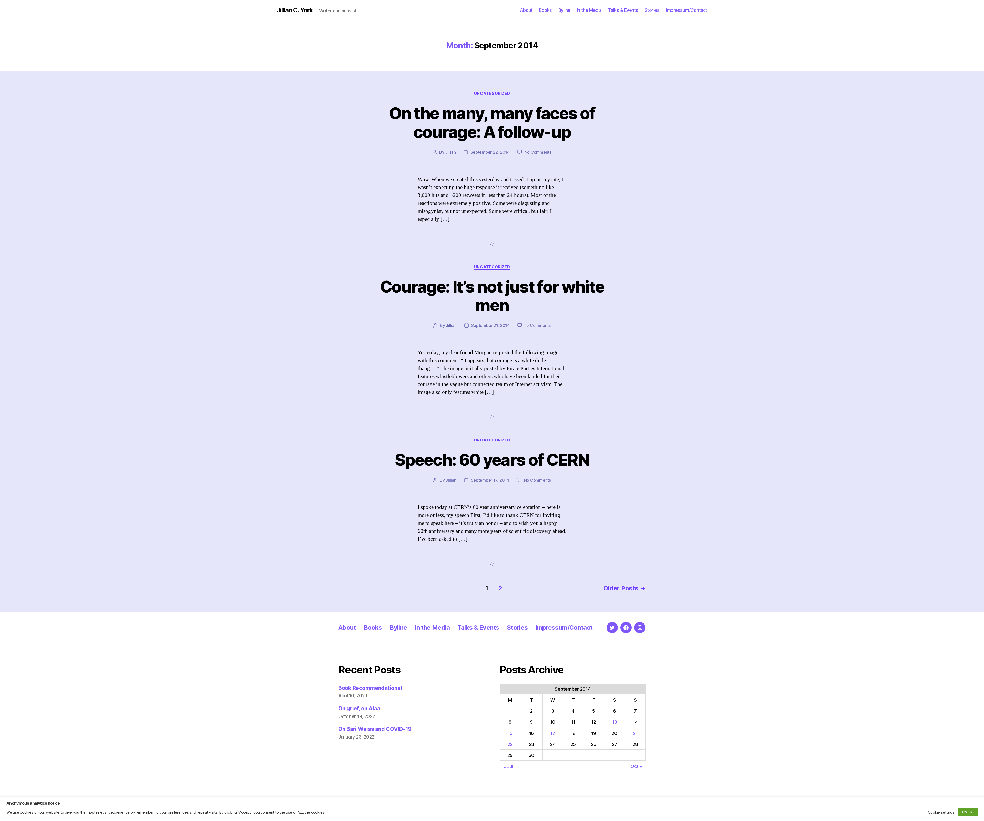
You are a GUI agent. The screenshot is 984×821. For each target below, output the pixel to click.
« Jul (508, 766)
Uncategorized (492, 93)
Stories (652, 10)
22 (510, 744)
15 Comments (538, 325)
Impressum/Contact (686, 10)
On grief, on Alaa (359, 708)
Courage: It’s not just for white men (492, 296)
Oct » (636, 766)
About (526, 10)
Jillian (450, 152)
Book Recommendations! (370, 688)
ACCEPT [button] (968, 812)
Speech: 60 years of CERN (492, 460)
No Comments (538, 152)
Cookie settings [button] (941, 812)
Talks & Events (623, 10)
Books (545, 10)
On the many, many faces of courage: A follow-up (492, 122)
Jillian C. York (295, 10)
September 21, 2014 (490, 325)
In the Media (589, 10)
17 (552, 733)
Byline (564, 10)
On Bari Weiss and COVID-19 (375, 729)
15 (510, 733)
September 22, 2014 (490, 152)
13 (614, 722)
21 (635, 733)
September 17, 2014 (490, 480)
